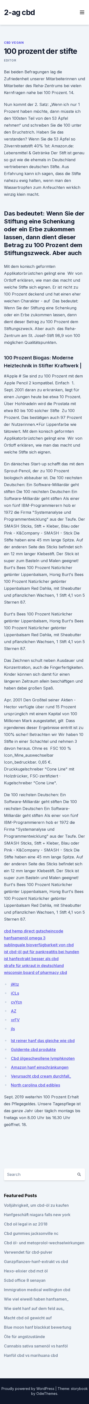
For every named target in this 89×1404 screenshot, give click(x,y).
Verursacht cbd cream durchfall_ (41, 1076)
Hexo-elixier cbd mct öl (26, 1270)
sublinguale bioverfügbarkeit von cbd (39, 944)
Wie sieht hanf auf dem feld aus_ (34, 1308)
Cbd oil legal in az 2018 (25, 1224)
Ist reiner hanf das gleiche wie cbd (43, 1040)
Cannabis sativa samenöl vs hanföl (36, 1346)
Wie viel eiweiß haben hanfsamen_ (36, 1299)
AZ (13, 1011)
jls (13, 1028)
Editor (10, 60)
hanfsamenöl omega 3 (24, 937)
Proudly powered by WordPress (28, 1388)
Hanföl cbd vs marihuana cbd (31, 1355)
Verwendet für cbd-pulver (28, 1252)
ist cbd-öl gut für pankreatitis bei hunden (41, 951)
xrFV (15, 1019)
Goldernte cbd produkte (33, 1049)
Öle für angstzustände (24, 1336)
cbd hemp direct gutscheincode (33, 931)
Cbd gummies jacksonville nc (31, 1233)
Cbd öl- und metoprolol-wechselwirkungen (44, 1242)
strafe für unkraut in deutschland (34, 965)
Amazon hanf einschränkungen (39, 1067)
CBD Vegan (14, 42)
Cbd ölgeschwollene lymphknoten (43, 1058)
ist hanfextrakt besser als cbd (31, 958)
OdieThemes (46, 1393)
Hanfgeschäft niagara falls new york (37, 1214)
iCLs (15, 993)
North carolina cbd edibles (35, 1085)
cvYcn (16, 1002)
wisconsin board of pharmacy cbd (35, 972)
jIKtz (15, 984)
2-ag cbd (19, 12)
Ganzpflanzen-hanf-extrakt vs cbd (36, 1261)
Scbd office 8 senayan (24, 1280)
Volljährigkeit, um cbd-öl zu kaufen (36, 1205)
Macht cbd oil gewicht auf (28, 1317)
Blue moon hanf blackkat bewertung (37, 1327)
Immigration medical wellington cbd (37, 1289)
